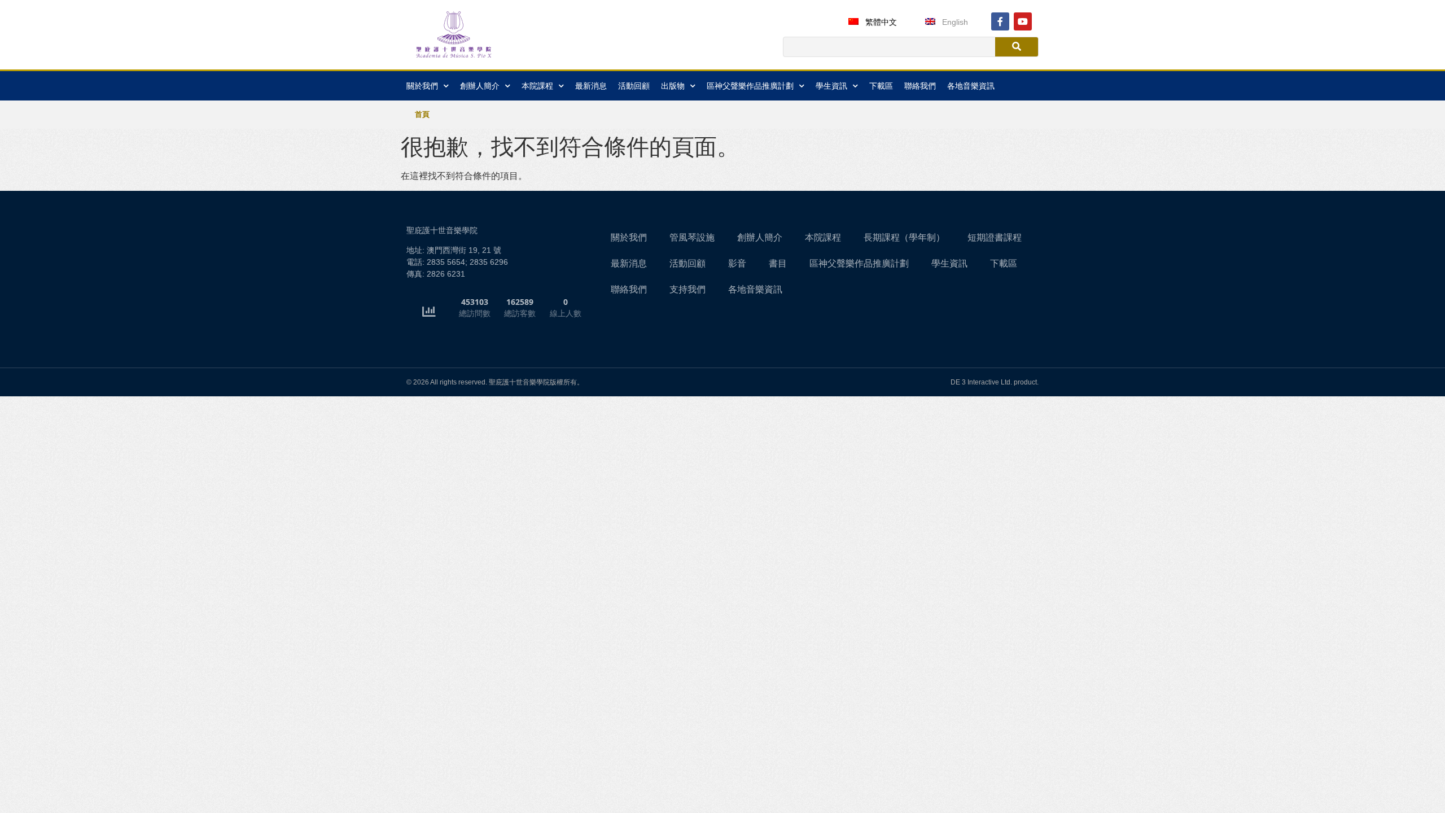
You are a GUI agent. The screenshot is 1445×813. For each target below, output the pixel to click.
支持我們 (687, 289)
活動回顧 (634, 85)
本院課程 (823, 237)
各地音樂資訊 (971, 85)
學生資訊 (949, 263)
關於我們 (629, 237)
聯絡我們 (920, 85)
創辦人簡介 (759, 237)
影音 (737, 263)
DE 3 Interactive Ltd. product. (995, 382)
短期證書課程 (994, 237)
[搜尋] (1016, 46)
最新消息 (591, 85)
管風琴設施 (692, 237)
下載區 (881, 85)
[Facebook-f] (1000, 21)
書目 (778, 263)
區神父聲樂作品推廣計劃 (750, 85)
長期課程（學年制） (904, 237)
